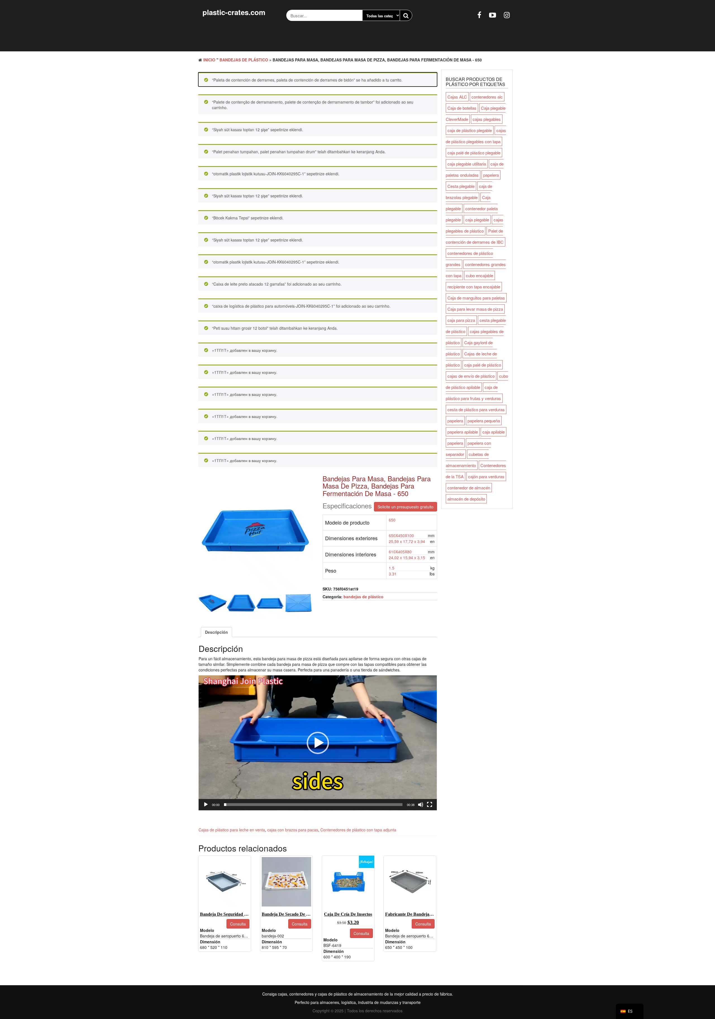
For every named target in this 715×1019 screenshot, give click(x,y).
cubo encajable (479, 275)
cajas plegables (487, 119)
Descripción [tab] (216, 632)
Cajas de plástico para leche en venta (232, 830)
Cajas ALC (457, 97)
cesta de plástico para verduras (476, 409)
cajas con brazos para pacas (292, 830)
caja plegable (477, 220)
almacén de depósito (466, 499)
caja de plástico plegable (469, 130)
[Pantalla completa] (429, 804)
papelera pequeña (484, 421)
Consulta (238, 924)
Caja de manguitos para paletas (476, 298)
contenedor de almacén (468, 488)
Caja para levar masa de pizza (475, 309)
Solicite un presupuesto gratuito (405, 507)
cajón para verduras (486, 476)
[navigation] (630, 1011)
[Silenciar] (420, 804)
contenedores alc (487, 97)
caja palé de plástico (482, 365)
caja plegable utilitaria (466, 164)
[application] (318, 742)
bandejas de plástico (244, 60)
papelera (491, 175)
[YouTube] (492, 14)
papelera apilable (462, 432)
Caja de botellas (461, 108)
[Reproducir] (206, 804)
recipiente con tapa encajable (473, 287)
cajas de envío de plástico (471, 376)
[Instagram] (506, 14)
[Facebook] (479, 14)
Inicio (209, 60)
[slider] (313, 804)
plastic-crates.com (233, 12)
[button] (318, 743)
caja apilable (493, 432)
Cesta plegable (461, 186)
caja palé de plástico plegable (473, 153)
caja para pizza (461, 320)
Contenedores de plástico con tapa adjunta (358, 830)
